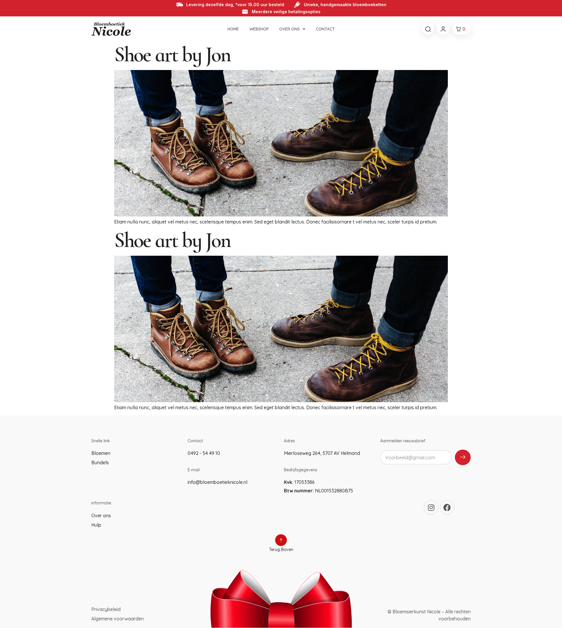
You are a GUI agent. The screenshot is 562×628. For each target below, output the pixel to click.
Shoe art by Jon (172, 54)
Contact (325, 29)
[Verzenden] (463, 457)
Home (233, 29)
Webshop (259, 29)
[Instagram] (431, 507)
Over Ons (289, 29)
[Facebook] (447, 507)
